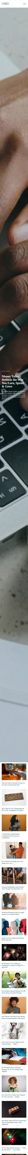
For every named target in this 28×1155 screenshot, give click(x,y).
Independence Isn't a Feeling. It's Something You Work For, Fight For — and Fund (13, 965)
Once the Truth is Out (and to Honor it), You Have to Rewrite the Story (13, 784)
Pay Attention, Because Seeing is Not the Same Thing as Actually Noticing (14, 992)
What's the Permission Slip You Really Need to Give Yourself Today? (13, 913)
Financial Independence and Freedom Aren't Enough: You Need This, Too (13, 888)
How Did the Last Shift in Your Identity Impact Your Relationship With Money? (13, 1017)
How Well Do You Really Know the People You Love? (12, 862)
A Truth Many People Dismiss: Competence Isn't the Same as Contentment (11, 836)
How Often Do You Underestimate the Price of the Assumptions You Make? (13, 809)
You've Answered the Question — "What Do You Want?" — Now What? (14, 1149)
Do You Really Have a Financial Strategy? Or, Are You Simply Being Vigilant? (12, 1069)
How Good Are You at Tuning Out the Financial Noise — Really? (13, 1043)
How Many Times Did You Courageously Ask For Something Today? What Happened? (14, 1122)
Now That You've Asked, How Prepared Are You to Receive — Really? (13, 1096)
